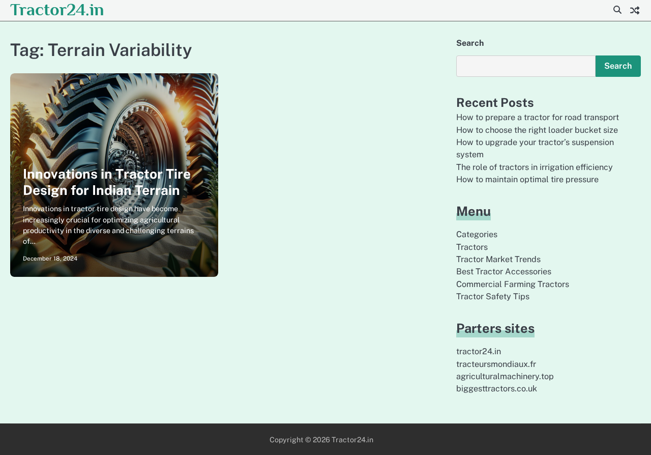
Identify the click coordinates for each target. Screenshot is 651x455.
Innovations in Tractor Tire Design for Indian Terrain (107, 182)
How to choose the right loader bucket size (537, 130)
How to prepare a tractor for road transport (537, 117)
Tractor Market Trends (498, 259)
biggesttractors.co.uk (496, 388)
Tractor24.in (57, 9)
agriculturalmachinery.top (505, 376)
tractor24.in (478, 351)
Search (470, 43)
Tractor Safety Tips (492, 296)
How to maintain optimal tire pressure (527, 179)
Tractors (472, 247)
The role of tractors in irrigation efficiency (534, 167)
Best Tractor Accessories (503, 271)
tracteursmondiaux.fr (496, 364)
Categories (476, 234)
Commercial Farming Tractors (512, 284)
